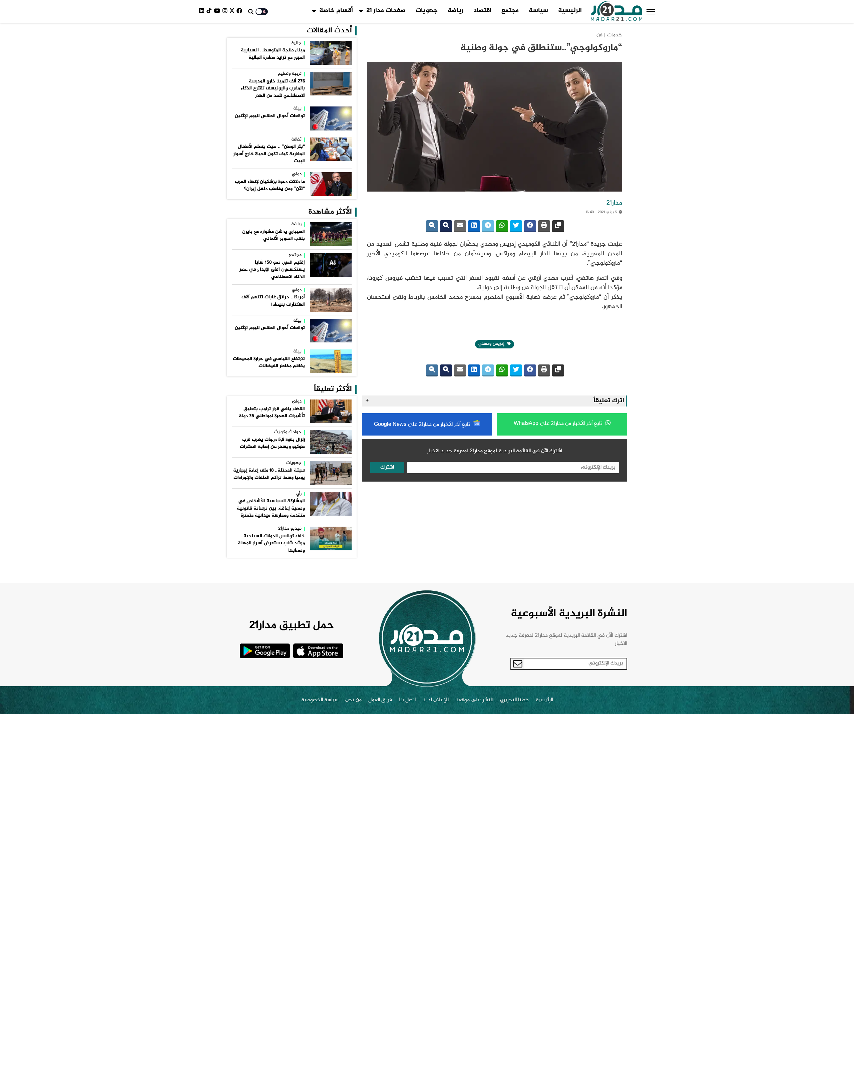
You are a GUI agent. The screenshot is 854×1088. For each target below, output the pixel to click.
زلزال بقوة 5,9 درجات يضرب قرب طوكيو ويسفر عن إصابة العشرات (272, 443)
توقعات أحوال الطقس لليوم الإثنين (270, 116)
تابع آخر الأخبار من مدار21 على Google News (423, 424)
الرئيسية (570, 10)
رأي (299, 494)
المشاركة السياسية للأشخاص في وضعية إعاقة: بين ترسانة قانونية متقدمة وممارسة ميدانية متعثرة (271, 508)
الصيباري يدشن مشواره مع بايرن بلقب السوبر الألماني (273, 235)
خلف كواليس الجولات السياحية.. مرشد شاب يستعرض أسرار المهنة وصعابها (271, 543)
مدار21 (614, 203)
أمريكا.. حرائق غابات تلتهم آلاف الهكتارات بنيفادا (273, 301)
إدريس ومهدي (492, 343)
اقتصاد (482, 10)
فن (599, 35)
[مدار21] (617, 11)
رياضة (455, 10)
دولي (297, 174)
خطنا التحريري (514, 700)
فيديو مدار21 (290, 529)
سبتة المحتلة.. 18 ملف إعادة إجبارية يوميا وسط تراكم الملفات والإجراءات (269, 474)
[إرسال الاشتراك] (517, 664)
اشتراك (387, 467)
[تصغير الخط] (432, 226)
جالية (296, 43)
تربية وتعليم (290, 74)
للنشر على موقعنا (474, 700)
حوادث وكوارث (288, 432)
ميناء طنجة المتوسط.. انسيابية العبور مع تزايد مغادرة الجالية (273, 54)
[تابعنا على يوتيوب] (218, 11)
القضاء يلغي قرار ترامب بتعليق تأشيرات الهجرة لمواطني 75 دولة (272, 413)
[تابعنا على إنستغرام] (226, 11)
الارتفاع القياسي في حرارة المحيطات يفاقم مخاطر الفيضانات (269, 362)
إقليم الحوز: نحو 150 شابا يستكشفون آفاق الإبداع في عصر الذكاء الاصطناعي (272, 270)
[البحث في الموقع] (251, 11)
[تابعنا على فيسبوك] (241, 11)
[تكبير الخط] (446, 226)
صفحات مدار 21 (386, 10)
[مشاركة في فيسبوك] (530, 226)
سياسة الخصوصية (320, 700)
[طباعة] (544, 226)
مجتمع (510, 10)
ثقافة (296, 140)
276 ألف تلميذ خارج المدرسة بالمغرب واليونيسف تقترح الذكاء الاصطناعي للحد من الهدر (273, 88)
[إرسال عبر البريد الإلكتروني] (460, 226)
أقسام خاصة (336, 10)
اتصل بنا (407, 700)
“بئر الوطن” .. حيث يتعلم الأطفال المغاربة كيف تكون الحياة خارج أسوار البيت (269, 154)
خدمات (614, 35)
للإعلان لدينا (435, 700)
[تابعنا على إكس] (233, 11)
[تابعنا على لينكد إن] (202, 11)
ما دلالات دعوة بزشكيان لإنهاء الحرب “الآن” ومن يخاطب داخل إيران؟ (270, 185)
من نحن (353, 700)
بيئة (297, 108)
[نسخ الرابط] (558, 226)
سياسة (538, 10)
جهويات (427, 10)
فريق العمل (380, 700)
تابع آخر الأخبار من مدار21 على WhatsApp (559, 423)
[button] (651, 11)
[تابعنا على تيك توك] (210, 11)
